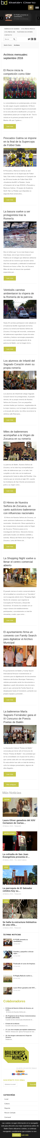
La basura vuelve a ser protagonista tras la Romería (16, 215)
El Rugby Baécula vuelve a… (23, 976)
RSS (31, 7)
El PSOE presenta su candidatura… (20, 940)
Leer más (9, 126)
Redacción (18, 826)
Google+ (35, 39)
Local (6, 867)
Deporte (7, 1108)
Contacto (8, 35)
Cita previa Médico (28, 29)
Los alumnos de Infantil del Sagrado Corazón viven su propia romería (19, 364)
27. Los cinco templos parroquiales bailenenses (21, 1029)
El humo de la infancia (12, 1023)
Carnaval (7, 1117)
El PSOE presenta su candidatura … (21, 15)
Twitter (28, 39)
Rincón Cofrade (9, 833)
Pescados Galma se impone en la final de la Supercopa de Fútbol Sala (19, 142)
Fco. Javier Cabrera (20, 860)
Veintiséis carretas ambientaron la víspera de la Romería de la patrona (18, 293)
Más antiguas (11, 784)
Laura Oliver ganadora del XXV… (24, 988)
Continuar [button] (16, 1135)
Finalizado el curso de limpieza (24, 964)
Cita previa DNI (9, 32)
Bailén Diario (8, 45)
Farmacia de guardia (11, 29)
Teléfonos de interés (25, 32)
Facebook (31, 39)
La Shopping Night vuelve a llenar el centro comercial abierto (19, 562)
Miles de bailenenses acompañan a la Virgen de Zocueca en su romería (18, 435)
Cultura (6, 799)
